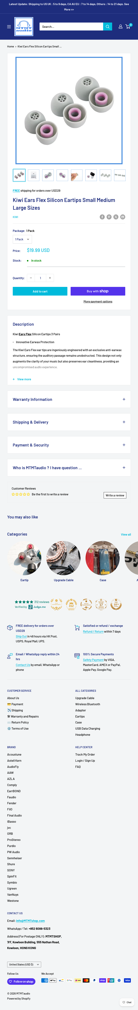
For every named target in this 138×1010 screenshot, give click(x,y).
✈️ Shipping (15, 710)
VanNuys (12, 894)
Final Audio (14, 815)
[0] (128, 26)
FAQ (78, 766)
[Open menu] (9, 26)
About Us (13, 698)
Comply (12, 785)
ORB (10, 833)
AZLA (11, 778)
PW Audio (13, 852)
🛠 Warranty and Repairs (23, 716)
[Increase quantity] (50, 278)
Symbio (12, 882)
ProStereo (13, 839)
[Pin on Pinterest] (109, 217)
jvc (9, 827)
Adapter (80, 710)
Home (10, 46)
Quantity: (19, 278)
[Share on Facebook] (102, 217)
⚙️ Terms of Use (18, 728)
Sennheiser (14, 858)
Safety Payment (93, 659)
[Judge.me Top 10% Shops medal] (116, 604)
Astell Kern (14, 760)
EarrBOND (14, 791)
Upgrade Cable (84, 698)
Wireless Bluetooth (87, 704)
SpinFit (12, 876)
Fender (11, 803)
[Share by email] (122, 217)
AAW (10, 772)
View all (126, 534)
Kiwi (15, 217)
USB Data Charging (87, 728)
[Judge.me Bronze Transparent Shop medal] (86, 604)
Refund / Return (93, 631)
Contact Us (23, 664)
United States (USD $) (21, 964)
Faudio (11, 797)
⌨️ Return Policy (18, 722)
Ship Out (21, 636)
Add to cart (40, 291)
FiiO (9, 809)
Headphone (82, 734)
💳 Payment (15, 704)
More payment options (98, 301)
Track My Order (85, 754)
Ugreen (12, 888)
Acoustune (14, 754)
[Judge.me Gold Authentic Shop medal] (56, 604)
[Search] (107, 26)
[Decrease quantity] (31, 278)
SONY (11, 870)
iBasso (11, 821)
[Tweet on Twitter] (115, 217)
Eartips (80, 716)
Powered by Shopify (18, 998)
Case (78, 722)
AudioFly (13, 766)
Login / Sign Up (85, 760)
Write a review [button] (115, 495)
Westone (13, 900)
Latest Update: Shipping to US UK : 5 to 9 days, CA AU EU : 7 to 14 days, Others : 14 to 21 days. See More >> (69, 6)
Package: (23, 230)
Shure (11, 864)
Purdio (11, 846)
